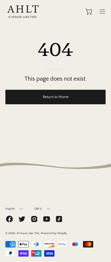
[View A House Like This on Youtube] (47, 219)
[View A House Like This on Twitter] (22, 219)
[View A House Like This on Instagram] (34, 219)
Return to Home (55, 97)
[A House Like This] (22, 11)
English (10, 208)
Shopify (62, 233)
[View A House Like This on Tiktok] (59, 219)
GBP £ (38, 208)
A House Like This (28, 233)
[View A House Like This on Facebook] (9, 219)
